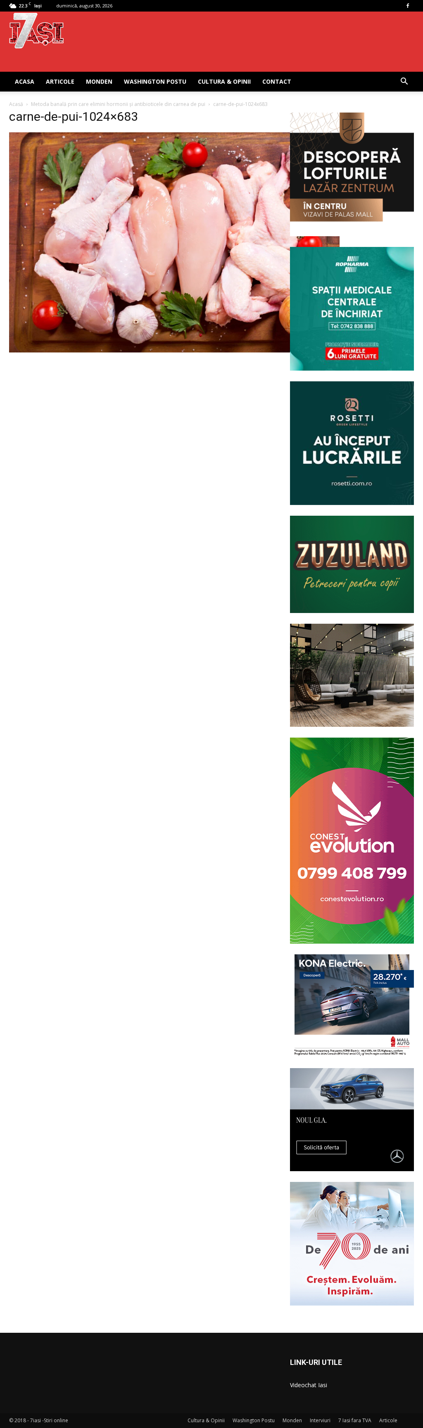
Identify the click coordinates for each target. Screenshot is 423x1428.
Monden (99, 81)
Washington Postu (155, 81)
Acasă (16, 104)
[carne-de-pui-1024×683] (174, 350)
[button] (404, 82)
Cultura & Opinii (224, 81)
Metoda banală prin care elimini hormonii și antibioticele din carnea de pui (118, 104)
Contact (276, 81)
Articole (60, 81)
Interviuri (320, 1420)
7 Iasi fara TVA (354, 1420)
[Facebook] (408, 6)
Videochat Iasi (308, 1385)
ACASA (24, 81)
